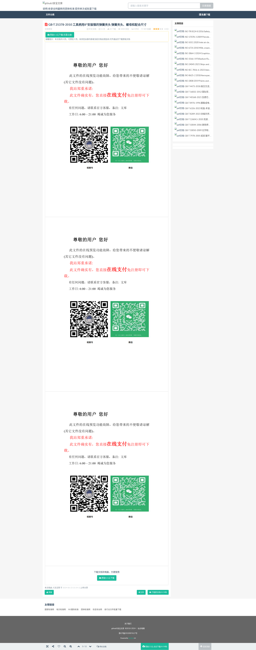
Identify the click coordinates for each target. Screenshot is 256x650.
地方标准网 (61, 609)
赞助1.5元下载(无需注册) (61, 35)
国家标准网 (49, 609)
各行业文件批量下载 (112, 609)
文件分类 (50, 14)
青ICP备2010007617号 (128, 633)
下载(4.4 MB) (159, 592)
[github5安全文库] (53, 3)
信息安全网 (97, 609)
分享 (142, 592)
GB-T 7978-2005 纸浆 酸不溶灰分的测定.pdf (205, 135)
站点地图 (141, 628)
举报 (50, 592)
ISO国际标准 (73, 609)
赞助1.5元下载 (107, 578)
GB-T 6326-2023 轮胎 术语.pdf (199, 108)
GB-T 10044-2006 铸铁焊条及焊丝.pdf (202, 125)
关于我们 (128, 624)
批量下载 (205, 14)
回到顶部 (206, 647)
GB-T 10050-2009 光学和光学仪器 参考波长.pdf (207, 130)
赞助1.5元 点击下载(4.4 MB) (156, 647)
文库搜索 (206, 5)
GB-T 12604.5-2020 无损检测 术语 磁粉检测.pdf (207, 119)
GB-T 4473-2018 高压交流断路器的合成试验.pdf (207, 86)
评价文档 (102, 647)
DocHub (131, 638)
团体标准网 (85, 609)
